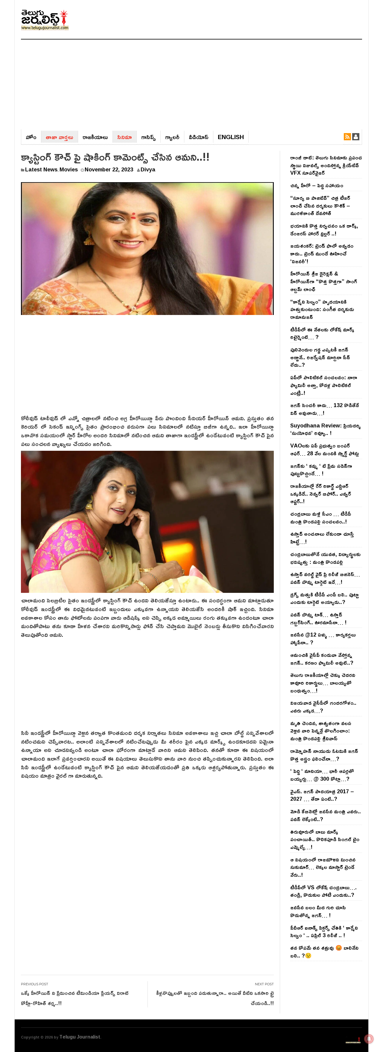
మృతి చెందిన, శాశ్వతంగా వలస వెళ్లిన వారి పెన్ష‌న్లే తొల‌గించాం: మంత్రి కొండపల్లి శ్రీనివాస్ (320, 730)
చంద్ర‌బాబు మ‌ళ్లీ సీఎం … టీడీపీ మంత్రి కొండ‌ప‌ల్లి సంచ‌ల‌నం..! (320, 517)
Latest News (41, 169)
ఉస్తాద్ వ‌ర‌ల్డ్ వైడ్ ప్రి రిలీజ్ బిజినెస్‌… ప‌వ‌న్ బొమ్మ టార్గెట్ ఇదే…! (325, 578)
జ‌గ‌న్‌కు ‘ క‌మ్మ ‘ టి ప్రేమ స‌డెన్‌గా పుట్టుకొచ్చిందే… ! (321, 470)
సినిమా (124, 136)
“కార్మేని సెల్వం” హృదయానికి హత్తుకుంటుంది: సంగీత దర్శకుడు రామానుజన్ (322, 309)
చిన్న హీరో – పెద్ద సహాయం (316, 185)
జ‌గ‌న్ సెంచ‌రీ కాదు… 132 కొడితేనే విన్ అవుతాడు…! (324, 409)
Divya (148, 169)
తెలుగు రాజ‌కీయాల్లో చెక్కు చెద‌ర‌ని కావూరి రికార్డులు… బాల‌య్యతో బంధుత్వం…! (322, 682)
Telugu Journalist (79, 1036)
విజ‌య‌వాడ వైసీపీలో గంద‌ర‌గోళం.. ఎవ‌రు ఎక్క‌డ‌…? (323, 706)
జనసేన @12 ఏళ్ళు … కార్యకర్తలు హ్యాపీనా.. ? (323, 638)
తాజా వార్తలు (59, 136)
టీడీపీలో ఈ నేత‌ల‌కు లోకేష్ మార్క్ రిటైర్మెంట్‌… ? (322, 333)
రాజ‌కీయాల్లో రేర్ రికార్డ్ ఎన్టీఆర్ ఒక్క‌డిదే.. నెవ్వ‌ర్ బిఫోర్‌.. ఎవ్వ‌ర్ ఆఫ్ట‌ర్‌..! (320, 493)
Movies (69, 169)
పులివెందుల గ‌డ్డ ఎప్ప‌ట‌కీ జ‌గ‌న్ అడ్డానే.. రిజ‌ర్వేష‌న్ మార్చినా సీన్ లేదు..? (320, 357)
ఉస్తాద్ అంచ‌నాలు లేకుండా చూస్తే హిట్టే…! (322, 537)
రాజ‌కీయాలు (95, 136)
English (231, 136)
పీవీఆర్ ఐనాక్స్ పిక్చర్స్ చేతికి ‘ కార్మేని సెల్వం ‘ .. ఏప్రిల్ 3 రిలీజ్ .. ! (324, 931)
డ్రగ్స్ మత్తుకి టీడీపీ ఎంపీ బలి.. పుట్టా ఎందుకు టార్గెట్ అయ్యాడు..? (324, 598)
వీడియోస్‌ (199, 136)
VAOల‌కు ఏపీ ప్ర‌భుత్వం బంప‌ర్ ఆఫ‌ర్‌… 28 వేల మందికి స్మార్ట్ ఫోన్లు (324, 449)
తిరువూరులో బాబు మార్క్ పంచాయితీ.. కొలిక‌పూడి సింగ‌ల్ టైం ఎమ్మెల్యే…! (324, 839)
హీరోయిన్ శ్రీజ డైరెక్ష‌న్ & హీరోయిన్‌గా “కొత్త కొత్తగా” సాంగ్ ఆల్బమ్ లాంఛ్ (323, 281)
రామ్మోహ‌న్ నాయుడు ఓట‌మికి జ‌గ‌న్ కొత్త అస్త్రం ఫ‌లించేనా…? (324, 755)
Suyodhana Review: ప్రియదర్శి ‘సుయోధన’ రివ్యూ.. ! (325, 429)
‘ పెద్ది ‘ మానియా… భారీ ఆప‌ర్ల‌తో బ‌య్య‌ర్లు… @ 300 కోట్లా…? (322, 775)
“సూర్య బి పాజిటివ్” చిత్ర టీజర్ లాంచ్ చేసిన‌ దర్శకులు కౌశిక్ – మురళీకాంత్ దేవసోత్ (320, 205)
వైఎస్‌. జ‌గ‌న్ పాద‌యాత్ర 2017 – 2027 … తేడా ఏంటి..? (322, 795)
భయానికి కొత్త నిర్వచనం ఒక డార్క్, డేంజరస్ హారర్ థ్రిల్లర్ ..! (324, 229)
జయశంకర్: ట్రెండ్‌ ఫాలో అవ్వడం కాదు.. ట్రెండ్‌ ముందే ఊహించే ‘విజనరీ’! (321, 253)
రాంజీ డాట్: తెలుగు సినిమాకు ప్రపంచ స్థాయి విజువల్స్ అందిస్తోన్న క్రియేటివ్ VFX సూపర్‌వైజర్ (326, 165)
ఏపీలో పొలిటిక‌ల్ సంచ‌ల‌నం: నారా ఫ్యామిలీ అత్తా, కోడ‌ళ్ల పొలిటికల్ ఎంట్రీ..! (323, 385)
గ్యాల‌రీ (172, 136)
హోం (31, 136)
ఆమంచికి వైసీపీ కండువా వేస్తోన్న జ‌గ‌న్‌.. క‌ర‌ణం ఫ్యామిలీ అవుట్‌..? (321, 659)
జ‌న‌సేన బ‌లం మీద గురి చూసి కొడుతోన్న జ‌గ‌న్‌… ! (318, 911)
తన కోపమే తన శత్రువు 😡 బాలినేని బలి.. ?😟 (324, 951)
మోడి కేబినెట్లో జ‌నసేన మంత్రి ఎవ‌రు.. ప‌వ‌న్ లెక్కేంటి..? (325, 815)
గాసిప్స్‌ (148, 136)
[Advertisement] (191, 84)
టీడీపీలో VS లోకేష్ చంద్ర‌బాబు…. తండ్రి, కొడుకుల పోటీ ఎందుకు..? (323, 891)
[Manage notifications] (369, 1039)
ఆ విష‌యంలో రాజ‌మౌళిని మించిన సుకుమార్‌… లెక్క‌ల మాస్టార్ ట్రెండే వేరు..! (322, 867)
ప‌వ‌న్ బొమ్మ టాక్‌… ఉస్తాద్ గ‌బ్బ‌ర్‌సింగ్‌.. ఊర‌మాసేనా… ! (318, 618)
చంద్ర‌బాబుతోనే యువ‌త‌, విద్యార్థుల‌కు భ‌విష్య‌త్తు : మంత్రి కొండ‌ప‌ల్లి (325, 558)
